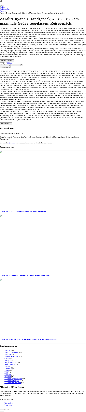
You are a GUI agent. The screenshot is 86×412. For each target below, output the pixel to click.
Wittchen (7, 377)
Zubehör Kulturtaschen (12, 383)
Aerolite (9, 63)
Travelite (7, 375)
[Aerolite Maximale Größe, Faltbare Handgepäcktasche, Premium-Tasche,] (28, 334)
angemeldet (11, 143)
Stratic (6, 371)
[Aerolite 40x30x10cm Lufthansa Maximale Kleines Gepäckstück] (20, 270)
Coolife (7, 358)
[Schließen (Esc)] (8, 409)
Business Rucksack (11, 356)
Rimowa (7, 367)
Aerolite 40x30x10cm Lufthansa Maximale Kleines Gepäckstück (26, 275)
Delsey (6, 360)
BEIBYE (7, 354)
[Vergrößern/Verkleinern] (1, 409)
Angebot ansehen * (7, 60)
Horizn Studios (9, 365)
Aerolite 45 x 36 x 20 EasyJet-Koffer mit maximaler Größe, (24, 211)
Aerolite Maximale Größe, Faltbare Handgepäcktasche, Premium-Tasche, (30, 339)
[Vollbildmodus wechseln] (3, 409)
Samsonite (8, 369)
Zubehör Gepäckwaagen (13, 379)
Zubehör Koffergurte (11, 381)
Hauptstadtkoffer (10, 363)
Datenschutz (8, 403)
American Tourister (11, 352)
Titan (6, 373)
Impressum (8, 405)
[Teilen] (5, 409)
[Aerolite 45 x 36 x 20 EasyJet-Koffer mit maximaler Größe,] (28, 206)
